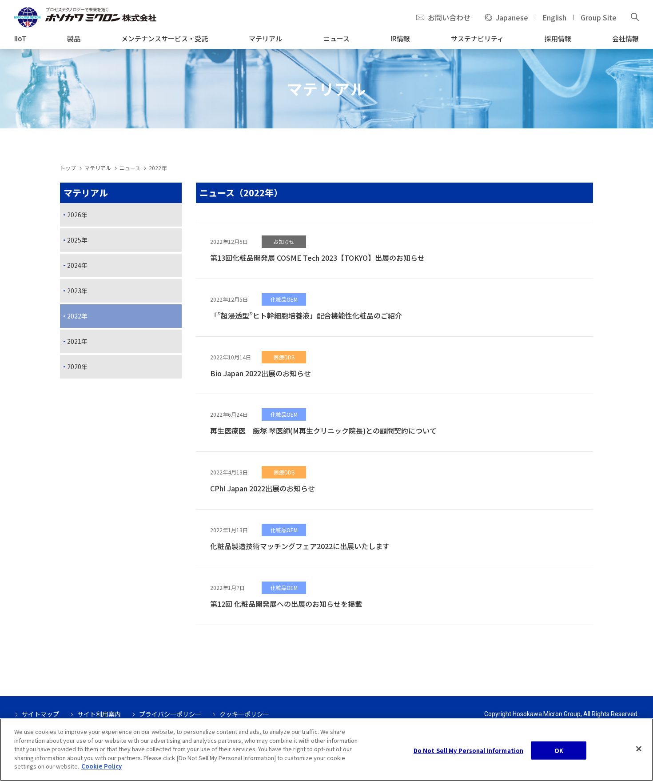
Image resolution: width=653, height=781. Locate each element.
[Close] (639, 748)
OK (558, 750)
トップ (68, 167)
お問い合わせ (449, 17)
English (554, 17)
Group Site (599, 17)
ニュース (129, 167)
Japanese (512, 17)
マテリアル (97, 167)
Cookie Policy (101, 766)
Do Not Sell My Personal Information (469, 750)
